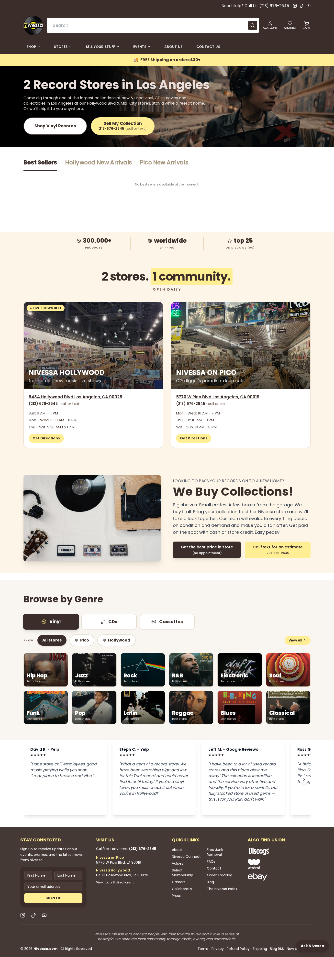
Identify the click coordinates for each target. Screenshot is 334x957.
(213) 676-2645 (274, 6)
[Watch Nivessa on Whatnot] (274, 864)
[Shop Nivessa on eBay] (274, 877)
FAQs (211, 861)
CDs (112, 622)
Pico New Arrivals (164, 162)
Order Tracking (219, 875)
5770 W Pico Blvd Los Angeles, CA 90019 (217, 397)
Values (177, 863)
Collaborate (182, 888)
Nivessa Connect (186, 856)
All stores (52, 640)
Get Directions (46, 438)
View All (295, 640)
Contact (214, 868)
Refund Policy (238, 948)
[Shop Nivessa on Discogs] (274, 851)
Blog (210, 882)
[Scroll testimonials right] (304, 779)
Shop (31, 46)
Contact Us (208, 46)
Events (139, 46)
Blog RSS (277, 948)
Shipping (260, 948)
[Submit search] (252, 25)
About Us (173, 46)
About (177, 849)
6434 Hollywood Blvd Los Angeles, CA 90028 (75, 397)
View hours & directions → (115, 882)
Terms (203, 948)
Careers (178, 882)
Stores (60, 46)
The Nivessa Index (222, 888)
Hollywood (119, 640)
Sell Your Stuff (100, 46)
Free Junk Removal (215, 852)
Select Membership (182, 873)
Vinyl (55, 622)
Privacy (218, 948)
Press (176, 895)
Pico (84, 640)
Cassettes (171, 622)
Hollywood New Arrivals (98, 162)
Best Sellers (40, 162)
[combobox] (153, 25)
